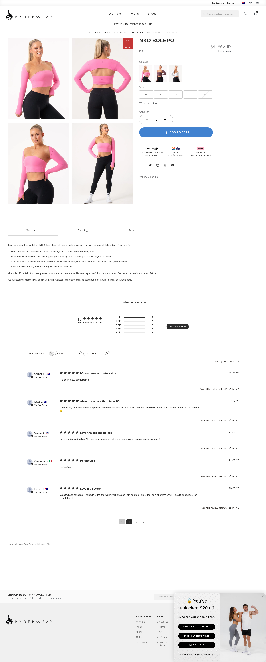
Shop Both (196, 645)
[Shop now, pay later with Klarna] (200, 147)
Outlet (139, 636)
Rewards (231, 3)
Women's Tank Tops (24, 544)
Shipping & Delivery (162, 643)
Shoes (152, 13)
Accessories (142, 642)
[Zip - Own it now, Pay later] (176, 147)
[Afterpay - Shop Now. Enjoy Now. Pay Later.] (151, 147)
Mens (135, 13)
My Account (218, 3)
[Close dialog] (262, 596)
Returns (161, 626)
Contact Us (162, 621)
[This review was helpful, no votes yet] (230, 389)
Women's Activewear (197, 626)
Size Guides (163, 636)
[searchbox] (37, 353)
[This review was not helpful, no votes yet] (236, 389)
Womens (115, 13)
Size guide (150, 103)
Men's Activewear (196, 636)
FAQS (159, 631)
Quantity (144, 111)
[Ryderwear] (29, 13)
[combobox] (220, 13)
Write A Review (177, 326)
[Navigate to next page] (144, 521)
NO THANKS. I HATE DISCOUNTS (196, 654)
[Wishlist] (246, 14)
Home (10, 544)
